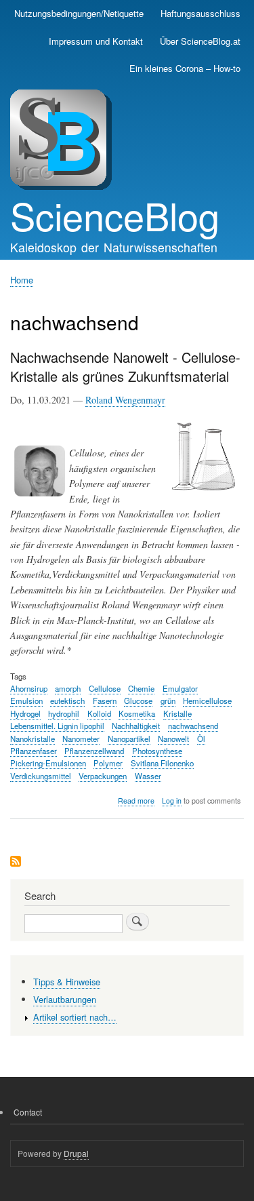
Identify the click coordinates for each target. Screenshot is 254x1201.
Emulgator (180, 688)
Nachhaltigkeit (136, 725)
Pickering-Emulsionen (48, 762)
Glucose (138, 700)
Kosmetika (137, 713)
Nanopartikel (129, 738)
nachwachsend (193, 725)
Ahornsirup (28, 688)
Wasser (148, 775)
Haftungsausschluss (200, 13)
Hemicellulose (207, 700)
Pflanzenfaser (33, 750)
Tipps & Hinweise (66, 981)
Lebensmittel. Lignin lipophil (57, 725)
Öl (201, 738)
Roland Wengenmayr (125, 399)
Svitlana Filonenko (162, 762)
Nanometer (81, 738)
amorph (68, 688)
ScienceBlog (114, 215)
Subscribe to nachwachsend (15, 862)
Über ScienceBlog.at (200, 41)
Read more (136, 800)
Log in (172, 800)
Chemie (141, 688)
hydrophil (63, 713)
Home (21, 279)
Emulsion (26, 700)
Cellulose (105, 688)
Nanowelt (173, 738)
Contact (28, 1112)
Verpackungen (103, 775)
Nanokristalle (32, 738)
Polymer (108, 762)
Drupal (76, 1153)
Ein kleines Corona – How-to (184, 68)
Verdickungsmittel (40, 775)
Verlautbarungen (64, 999)
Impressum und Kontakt (96, 41)
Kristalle (177, 713)
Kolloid (99, 713)
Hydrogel (25, 713)
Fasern (105, 700)
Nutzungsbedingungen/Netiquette (79, 13)
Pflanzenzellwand (94, 750)
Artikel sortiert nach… (75, 1016)
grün (168, 700)
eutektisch (67, 700)
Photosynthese (157, 750)
